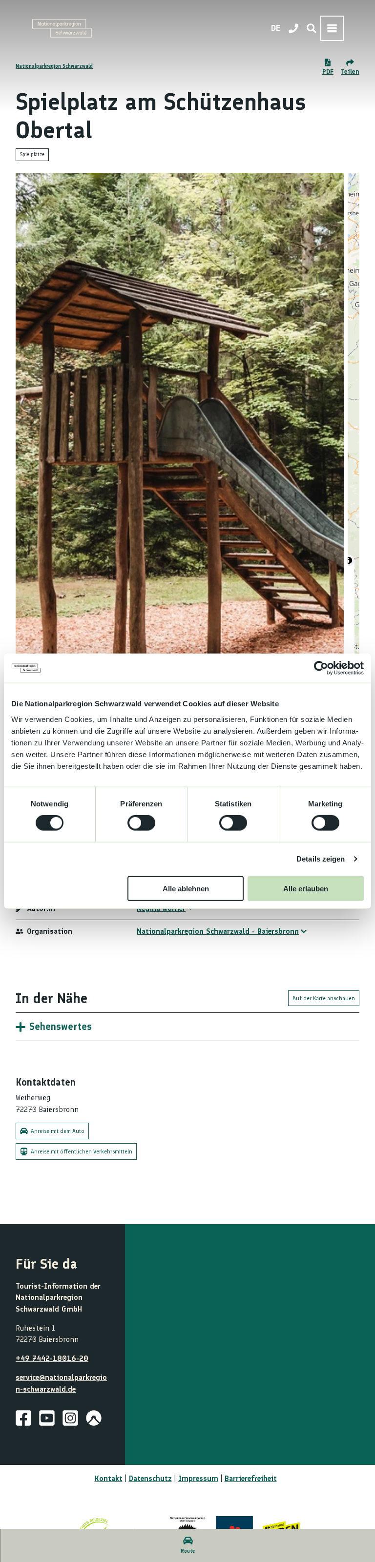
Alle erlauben (305, 888)
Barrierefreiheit (251, 1478)
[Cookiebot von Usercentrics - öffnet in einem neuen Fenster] (321, 668)
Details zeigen (320, 859)
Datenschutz (150, 1478)
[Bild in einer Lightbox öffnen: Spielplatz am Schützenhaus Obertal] (180, 430)
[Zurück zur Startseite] (62, 28)
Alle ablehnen (186, 888)
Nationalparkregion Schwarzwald (54, 66)
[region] (353, 430)
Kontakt (109, 1478)
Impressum (198, 1478)
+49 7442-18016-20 (52, 1358)
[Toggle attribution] (348, 560)
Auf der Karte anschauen (323, 998)
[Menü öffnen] (332, 28)
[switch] (141, 823)
